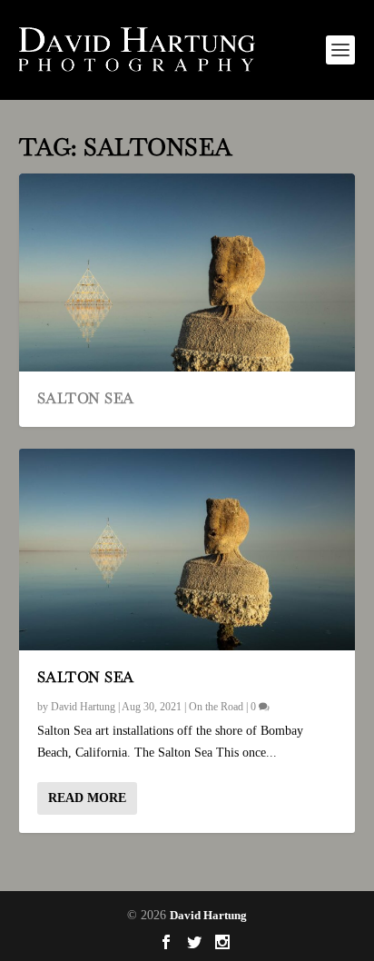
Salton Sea (85, 398)
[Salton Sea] (187, 549)
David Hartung (83, 706)
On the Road (216, 706)
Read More (87, 798)
